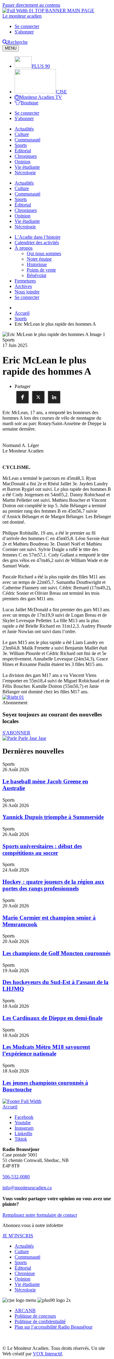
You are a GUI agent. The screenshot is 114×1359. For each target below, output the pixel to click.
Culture (22, 134)
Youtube (23, 1122)
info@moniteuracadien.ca (27, 1187)
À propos (24, 248)
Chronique (25, 1273)
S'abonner (24, 31)
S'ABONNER (16, 732)
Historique (37, 264)
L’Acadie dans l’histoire (37, 237)
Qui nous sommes (44, 253)
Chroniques (26, 156)
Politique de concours (35, 1316)
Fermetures (25, 280)
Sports (21, 145)
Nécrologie (25, 172)
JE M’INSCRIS (17, 1235)
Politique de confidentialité (40, 1321)
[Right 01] (13, 697)
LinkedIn (23, 1133)
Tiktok (21, 1139)
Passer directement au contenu (31, 5)
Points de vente (41, 269)
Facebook (24, 1117)
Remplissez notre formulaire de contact (39, 1215)
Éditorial (23, 150)
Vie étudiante (27, 167)
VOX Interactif (47, 1353)
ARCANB (25, 1310)
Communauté (27, 139)
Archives (23, 286)
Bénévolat (36, 275)
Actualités (24, 128)
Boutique (29, 102)
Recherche (17, 42)
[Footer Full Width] (21, 1101)
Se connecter (27, 26)
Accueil (9, 1106)
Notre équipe (39, 259)
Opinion (22, 161)
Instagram (24, 1128)
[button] (22, 397)
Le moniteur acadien (22, 16)
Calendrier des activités (37, 242)
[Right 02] (24, 738)
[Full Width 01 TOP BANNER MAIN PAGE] (48, 10)
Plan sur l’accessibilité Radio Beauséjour (53, 1327)
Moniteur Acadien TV (40, 97)
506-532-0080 (16, 1176)
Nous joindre (27, 291)
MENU (10, 48)
